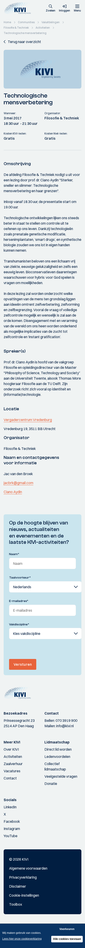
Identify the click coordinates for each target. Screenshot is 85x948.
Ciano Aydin (13, 492)
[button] (50, 9)
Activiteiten (13, 756)
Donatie (50, 783)
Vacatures (12, 771)
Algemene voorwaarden (28, 868)
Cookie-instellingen (24, 895)
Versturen (23, 664)
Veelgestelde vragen (60, 776)
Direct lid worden (58, 749)
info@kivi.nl (65, 726)
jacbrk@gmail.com (18, 483)
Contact (10, 778)
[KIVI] (19, 8)
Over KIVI (11, 749)
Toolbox (15, 904)
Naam (14, 554)
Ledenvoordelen (57, 756)
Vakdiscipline (19, 624)
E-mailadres (18, 601)
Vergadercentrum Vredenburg (28, 419)
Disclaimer (17, 886)
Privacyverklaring (23, 877)
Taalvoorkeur (20, 577)
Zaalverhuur (13, 763)
